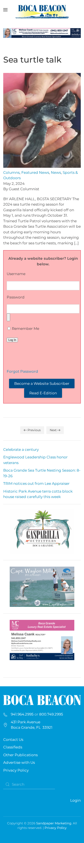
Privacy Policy (16, 770)
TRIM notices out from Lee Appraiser (36, 483)
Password (16, 297)
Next (53, 430)
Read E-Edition (43, 393)
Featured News (35, 172)
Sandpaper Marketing (53, 823)
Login (75, 800)
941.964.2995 (22, 714)
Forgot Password (22, 371)
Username (16, 274)
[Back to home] (42, 9)
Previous (34, 430)
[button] (5, 9)
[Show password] (8, 317)
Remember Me (25, 328)
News (56, 172)
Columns (11, 172)
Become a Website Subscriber (41, 383)
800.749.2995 (51, 714)
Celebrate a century (21, 449)
